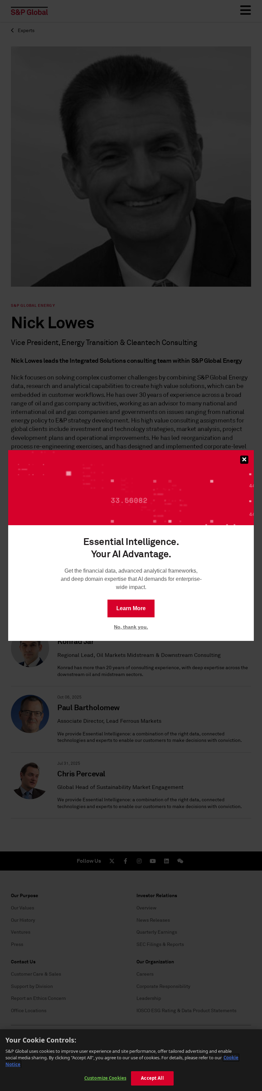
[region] (131, 1060)
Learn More (131, 608)
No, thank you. (131, 627)
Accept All (152, 1078)
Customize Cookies (105, 1078)
